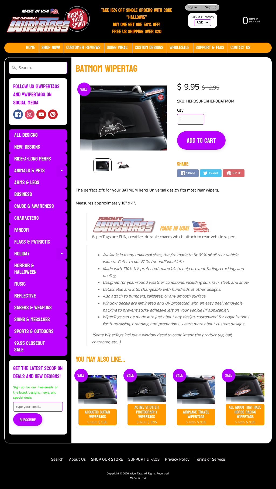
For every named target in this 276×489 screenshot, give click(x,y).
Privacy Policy (177, 459)
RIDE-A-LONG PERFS (32, 159)
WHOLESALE (179, 47)
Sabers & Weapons (33, 308)
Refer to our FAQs (134, 262)
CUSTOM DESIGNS (149, 47)
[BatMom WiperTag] (102, 165)
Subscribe (28, 420)
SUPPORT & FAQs (210, 47)
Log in (192, 7)
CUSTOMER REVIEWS (83, 47)
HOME (30, 47)
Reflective (25, 296)
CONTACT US (240, 47)
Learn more (192, 324)
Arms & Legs (26, 182)
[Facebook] (18, 114)
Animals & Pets (40, 171)
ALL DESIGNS (26, 135)
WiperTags (136, 473)
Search (57, 459)
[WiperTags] (47, 21)
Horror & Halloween (25, 269)
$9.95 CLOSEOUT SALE (29, 346)
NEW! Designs (27, 147)
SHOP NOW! (51, 47)
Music (20, 284)
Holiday (40, 254)
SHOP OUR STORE (107, 459)
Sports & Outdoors (34, 331)
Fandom (21, 230)
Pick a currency (202, 17)
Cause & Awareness (34, 206)
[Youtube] (41, 114)
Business (23, 194)
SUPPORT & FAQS (144, 459)
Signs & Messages (32, 319)
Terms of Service (210, 459)
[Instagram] (29, 114)
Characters (26, 218)
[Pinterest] (53, 114)
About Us (77, 459)
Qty (180, 110)
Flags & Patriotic (32, 242)
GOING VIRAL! (118, 47)
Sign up (210, 7)
